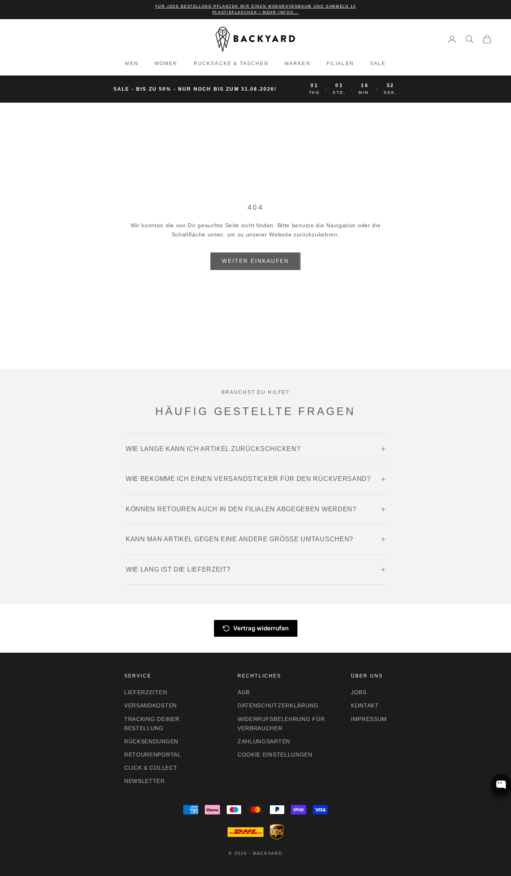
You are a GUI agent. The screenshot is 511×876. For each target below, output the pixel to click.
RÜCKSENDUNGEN (151, 741)
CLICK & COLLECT (151, 768)
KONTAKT (365, 705)
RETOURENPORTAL (152, 754)
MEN (131, 63)
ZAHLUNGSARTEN (264, 741)
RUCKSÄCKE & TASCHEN (231, 63)
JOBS (358, 692)
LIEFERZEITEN (145, 692)
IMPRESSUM (369, 719)
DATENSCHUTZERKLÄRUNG (278, 705)
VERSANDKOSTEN (150, 705)
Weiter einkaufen (255, 261)
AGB (244, 692)
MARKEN (298, 63)
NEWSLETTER (144, 781)
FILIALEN (340, 63)
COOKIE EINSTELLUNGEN (275, 754)
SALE (378, 63)
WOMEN (166, 63)
